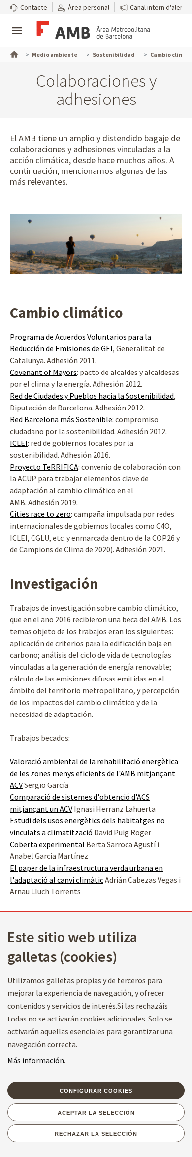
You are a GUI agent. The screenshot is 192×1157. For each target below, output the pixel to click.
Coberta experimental (47, 844)
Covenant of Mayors (43, 372)
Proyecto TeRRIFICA (44, 467)
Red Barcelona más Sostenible (61, 419)
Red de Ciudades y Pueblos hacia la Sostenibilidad (92, 396)
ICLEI (19, 443)
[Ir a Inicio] (13, 53)
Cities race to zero (40, 514)
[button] (28, 7)
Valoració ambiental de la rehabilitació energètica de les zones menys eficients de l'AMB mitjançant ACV (94, 773)
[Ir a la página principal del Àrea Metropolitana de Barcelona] (91, 31)
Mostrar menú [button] (17, 22)
